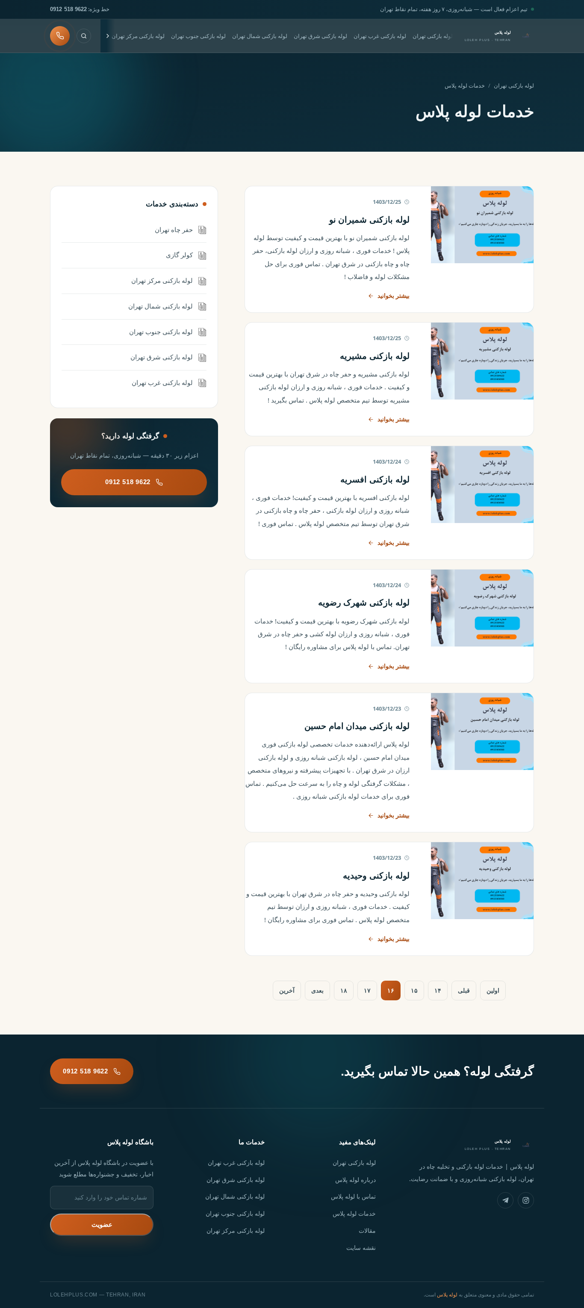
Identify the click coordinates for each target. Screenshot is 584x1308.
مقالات (367, 1230)
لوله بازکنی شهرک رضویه (364, 602)
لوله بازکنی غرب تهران (380, 36)
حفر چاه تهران (174, 229)
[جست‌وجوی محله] (84, 36)
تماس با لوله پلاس (353, 1196)
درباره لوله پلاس (355, 1180)
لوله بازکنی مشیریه (375, 356)
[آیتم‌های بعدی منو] (107, 36)
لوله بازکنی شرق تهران (320, 36)
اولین (493, 990)
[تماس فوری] (60, 36)
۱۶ (390, 990)
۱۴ (437, 990)
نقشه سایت (361, 1247)
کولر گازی (179, 254)
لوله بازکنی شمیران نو (369, 219)
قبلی (464, 990)
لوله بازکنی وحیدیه (376, 875)
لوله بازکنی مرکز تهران (138, 36)
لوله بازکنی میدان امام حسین (357, 726)
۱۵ (414, 990)
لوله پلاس (447, 1294)
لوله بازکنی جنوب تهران (198, 36)
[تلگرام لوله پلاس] (505, 1200)
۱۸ (343, 990)
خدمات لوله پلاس (354, 1213)
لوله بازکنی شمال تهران (259, 36)
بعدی (317, 990)
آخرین (287, 990)
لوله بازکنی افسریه (375, 479)
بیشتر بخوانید (394, 295)
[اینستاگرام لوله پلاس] (526, 1200)
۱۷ (367, 990)
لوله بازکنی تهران (433, 36)
